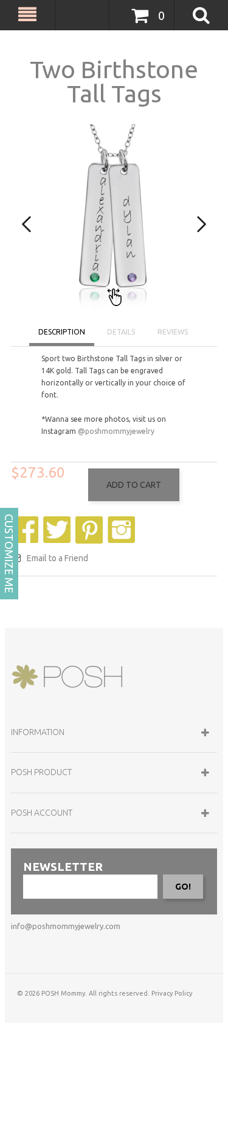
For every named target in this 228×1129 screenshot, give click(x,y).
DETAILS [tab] (121, 332)
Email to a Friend (57, 558)
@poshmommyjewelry (116, 431)
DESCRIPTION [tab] (61, 332)
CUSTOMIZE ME (9, 553)
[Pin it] (90, 522)
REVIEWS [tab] (172, 332)
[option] (114, 216)
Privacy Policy (171, 993)
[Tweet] (58, 522)
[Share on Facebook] (26, 522)
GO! (183, 886)
